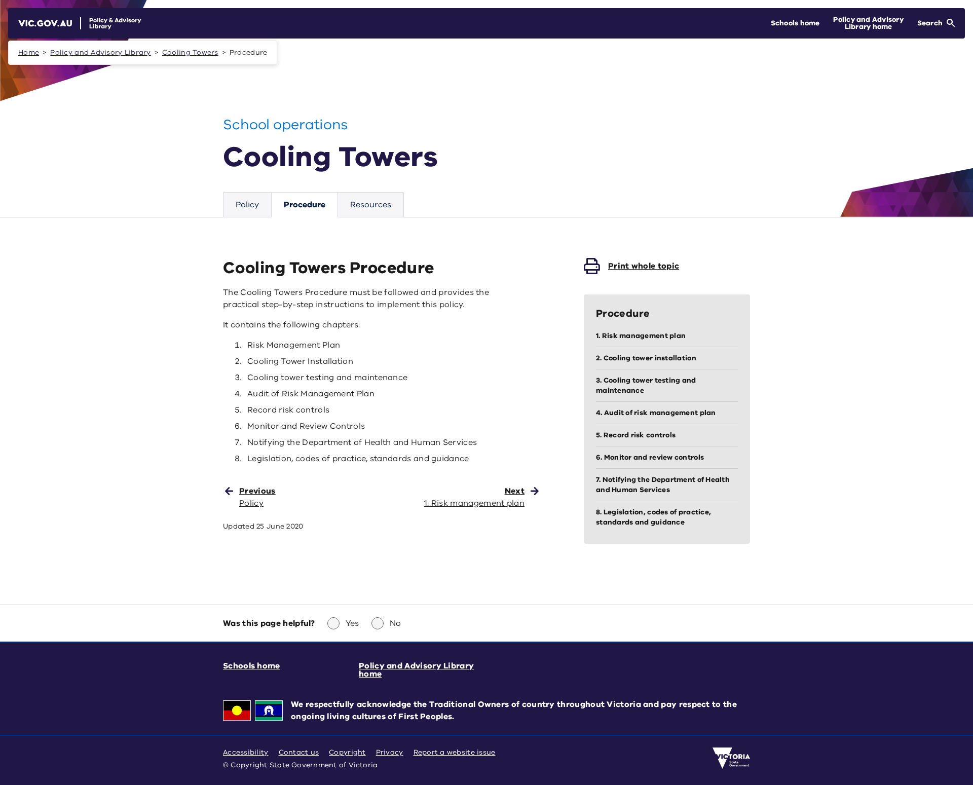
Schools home (251, 666)
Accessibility (246, 752)
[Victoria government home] (731, 758)
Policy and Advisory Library (100, 52)
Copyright (347, 752)
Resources (370, 204)
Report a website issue (455, 752)
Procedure (304, 204)
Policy (247, 204)
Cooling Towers (190, 52)
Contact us (299, 752)
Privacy (389, 752)
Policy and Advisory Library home (416, 670)
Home (28, 52)
